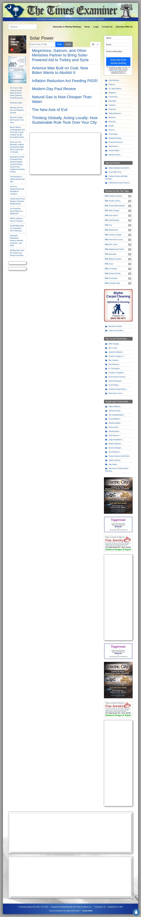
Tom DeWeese (114, 452)
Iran (110, 225)
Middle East (113, 230)
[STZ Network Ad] (17, 44)
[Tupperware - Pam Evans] (118, 524)
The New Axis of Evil (49, 109)
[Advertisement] (65, 153)
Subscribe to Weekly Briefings (67, 27)
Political (112, 85)
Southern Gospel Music (117, 389)
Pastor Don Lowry (115, 393)
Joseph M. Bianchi (115, 352)
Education (112, 101)
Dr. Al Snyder (113, 385)
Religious (112, 93)
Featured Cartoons (116, 142)
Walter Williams (114, 407)
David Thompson (115, 381)
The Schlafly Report (116, 415)
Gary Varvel (113, 215)
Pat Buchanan (114, 431)
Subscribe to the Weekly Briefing (118, 61)
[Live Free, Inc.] (17, 70)
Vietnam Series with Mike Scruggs (116, 177)
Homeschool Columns (117, 377)
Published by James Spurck (119, 183)
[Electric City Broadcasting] (118, 495)
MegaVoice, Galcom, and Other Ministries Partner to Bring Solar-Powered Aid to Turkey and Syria (60, 55)
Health (111, 126)
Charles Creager (115, 235)
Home (87, 27)
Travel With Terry (115, 172)
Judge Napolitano (115, 440)
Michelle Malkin (114, 423)
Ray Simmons (114, 364)
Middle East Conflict (116, 249)
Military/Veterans (115, 113)
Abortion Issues (114, 155)
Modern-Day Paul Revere (54, 89)
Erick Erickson (114, 436)
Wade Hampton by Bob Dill (119, 168)
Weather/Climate (115, 138)
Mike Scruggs (114, 211)
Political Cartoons (115, 196)
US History (113, 269)
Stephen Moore (114, 460)
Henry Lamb (113, 427)
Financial (112, 122)
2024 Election (114, 80)
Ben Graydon (114, 360)
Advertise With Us (124, 27)
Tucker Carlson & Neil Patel (119, 456)
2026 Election (114, 220)
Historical (112, 109)
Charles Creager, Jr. (116, 356)
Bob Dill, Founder (115, 326)
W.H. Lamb (113, 244)
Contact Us (107, 27)
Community (113, 97)
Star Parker (113, 464)
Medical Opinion (115, 444)
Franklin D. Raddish (116, 373)
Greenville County (116, 240)
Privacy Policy (114, 71)
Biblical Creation (115, 259)
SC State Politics (115, 89)
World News (113, 146)
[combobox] (22, 26)
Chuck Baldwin (114, 419)
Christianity (113, 278)
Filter (59, 44)
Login (96, 27)
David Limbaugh (115, 448)
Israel (111, 264)
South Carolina (114, 201)
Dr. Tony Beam (114, 369)
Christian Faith (114, 283)
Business (112, 117)
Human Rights (114, 150)
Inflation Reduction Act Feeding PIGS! (65, 81)
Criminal (112, 105)
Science (112, 130)
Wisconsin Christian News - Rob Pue (117, 469)
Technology (113, 134)
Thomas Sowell (114, 411)
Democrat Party (115, 273)
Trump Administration (117, 206)
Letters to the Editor (116, 330)
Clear (68, 44)
